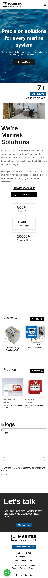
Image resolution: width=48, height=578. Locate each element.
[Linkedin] (31, 575)
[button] (44, 5)
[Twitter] (22, 575)
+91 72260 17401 (24, 553)
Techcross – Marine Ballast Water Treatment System (23, 469)
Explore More (24, 62)
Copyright (17, 565)
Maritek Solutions (29, 568)
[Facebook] (17, 575)
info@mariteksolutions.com (24, 560)
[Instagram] (26, 575)
